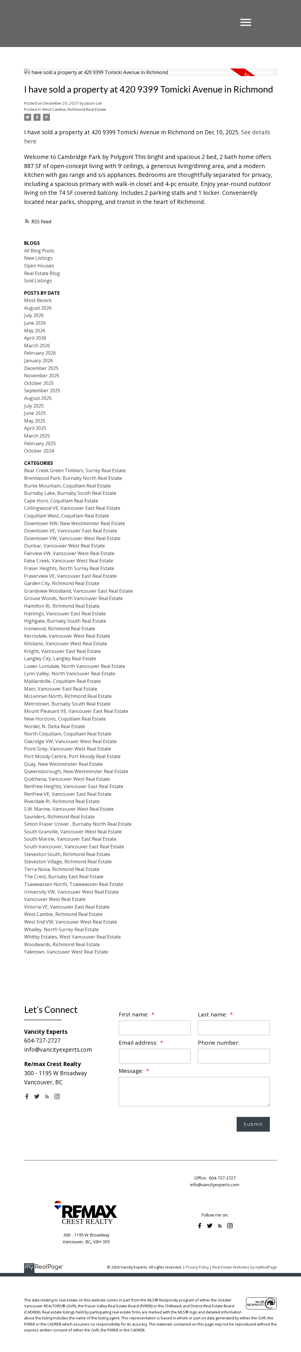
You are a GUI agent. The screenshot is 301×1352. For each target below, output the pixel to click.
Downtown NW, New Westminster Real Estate (74, 523)
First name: (134, 1014)
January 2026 (38, 360)
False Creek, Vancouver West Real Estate (68, 560)
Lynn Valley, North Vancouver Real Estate (69, 673)
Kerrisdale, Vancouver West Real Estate (67, 636)
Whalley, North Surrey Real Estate (61, 929)
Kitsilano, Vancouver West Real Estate (65, 643)
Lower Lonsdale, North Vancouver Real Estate (74, 666)
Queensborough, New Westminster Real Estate (76, 771)
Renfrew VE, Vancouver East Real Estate (67, 794)
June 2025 (35, 413)
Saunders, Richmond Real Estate (59, 816)
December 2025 (41, 368)
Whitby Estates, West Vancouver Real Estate (72, 937)
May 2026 (34, 330)
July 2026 (34, 315)
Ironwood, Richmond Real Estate (59, 628)
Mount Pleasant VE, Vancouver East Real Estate (76, 711)
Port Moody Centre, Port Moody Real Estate (72, 756)
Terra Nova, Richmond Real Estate (61, 869)
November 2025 (41, 375)
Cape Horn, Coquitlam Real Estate (61, 500)
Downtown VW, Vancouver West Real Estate (72, 538)
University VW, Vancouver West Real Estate (71, 892)
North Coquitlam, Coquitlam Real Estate (67, 734)
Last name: (213, 1014)
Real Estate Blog (42, 273)
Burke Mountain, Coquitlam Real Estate (67, 486)
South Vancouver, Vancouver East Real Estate (74, 846)
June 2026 (35, 323)
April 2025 (35, 428)
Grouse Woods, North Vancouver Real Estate (73, 598)
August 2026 (38, 308)
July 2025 (34, 406)
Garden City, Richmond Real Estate (61, 583)
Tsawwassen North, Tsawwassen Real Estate (73, 884)
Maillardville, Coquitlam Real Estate (62, 681)
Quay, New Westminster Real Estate (63, 764)
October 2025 (39, 383)
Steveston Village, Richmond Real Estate (68, 861)
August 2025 (38, 398)
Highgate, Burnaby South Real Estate (65, 621)
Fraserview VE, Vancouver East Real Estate (70, 576)
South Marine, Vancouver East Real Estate (70, 839)
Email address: (139, 1042)
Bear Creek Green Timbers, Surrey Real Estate (75, 470)
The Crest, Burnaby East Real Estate (63, 876)
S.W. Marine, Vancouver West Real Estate (69, 809)
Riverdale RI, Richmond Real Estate (62, 801)
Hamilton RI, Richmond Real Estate (62, 606)
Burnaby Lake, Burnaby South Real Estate (70, 493)
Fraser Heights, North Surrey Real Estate (69, 568)
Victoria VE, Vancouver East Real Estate (67, 907)
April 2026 (35, 338)
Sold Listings (38, 280)
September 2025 (42, 390)
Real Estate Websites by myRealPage (245, 1267)
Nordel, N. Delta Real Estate (54, 726)
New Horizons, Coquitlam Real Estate (65, 719)
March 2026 (37, 345)
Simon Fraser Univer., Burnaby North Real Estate (78, 824)
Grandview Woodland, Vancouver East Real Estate (78, 591)
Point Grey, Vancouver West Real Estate (67, 748)
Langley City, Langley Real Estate (60, 658)
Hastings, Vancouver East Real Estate (65, 613)
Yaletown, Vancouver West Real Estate (66, 952)
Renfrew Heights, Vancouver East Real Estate (73, 786)
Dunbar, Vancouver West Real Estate (64, 545)
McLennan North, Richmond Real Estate (68, 696)
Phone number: (218, 1042)
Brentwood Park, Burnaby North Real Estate (73, 478)
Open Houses (39, 265)
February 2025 (40, 443)
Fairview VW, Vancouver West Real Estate (69, 553)
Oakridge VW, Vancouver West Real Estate (70, 741)
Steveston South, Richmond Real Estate (67, 854)
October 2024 (39, 451)
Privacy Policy (197, 1267)
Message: (132, 1071)
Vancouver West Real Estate (55, 899)
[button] (27, 1096)
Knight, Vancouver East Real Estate (62, 651)
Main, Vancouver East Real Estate (60, 689)
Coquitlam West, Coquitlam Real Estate (66, 515)
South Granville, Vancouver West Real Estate (73, 831)
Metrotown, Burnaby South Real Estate (67, 704)
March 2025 (37, 436)
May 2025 (34, 421)
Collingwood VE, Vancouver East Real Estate (72, 508)
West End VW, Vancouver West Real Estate (70, 922)
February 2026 (40, 353)
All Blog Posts (39, 250)
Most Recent (38, 300)
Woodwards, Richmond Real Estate (62, 944)
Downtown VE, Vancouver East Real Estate (70, 530)
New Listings (38, 258)
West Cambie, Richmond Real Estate (74, 109)
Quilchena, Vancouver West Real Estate (67, 779)
